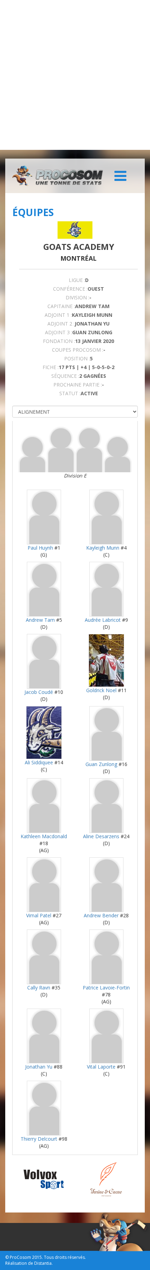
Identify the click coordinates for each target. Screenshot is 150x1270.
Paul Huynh (40, 547)
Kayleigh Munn (102, 547)
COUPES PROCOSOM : (77, 349)
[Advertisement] (75, 75)
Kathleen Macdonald (44, 836)
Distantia (43, 1263)
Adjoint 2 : (61, 323)
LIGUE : (77, 280)
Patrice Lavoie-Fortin (106, 987)
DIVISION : (77, 297)
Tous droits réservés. (65, 1257)
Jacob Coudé (38, 692)
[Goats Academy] (75, 230)
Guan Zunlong (101, 764)
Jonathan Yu (38, 1066)
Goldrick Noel (101, 690)
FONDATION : (59, 341)
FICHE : (51, 367)
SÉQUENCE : (65, 376)
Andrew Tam (40, 620)
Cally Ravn (38, 987)
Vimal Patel (38, 915)
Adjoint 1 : (58, 315)
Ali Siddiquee (39, 762)
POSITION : (77, 358)
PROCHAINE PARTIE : (77, 384)
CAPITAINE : (61, 306)
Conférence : (70, 288)
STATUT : (70, 393)
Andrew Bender (101, 915)
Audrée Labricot (103, 620)
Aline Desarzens (101, 836)
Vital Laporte (101, 1066)
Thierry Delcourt (39, 1138)
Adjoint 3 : (58, 332)
